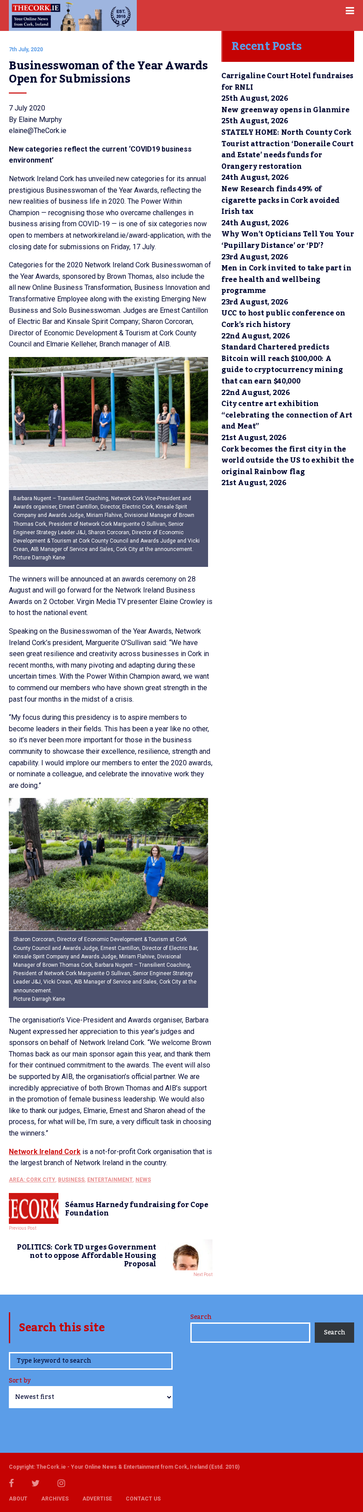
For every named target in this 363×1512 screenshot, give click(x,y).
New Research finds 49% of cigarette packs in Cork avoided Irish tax (280, 200)
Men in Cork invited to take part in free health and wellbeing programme (286, 279)
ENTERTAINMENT (110, 1180)
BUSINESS (71, 1180)
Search (200, 1317)
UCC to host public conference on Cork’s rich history (283, 319)
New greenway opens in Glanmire (285, 110)
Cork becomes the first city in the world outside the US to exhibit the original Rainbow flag (287, 460)
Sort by (20, 1381)
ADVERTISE (97, 1499)
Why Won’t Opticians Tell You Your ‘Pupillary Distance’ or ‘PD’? (287, 240)
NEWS (143, 1180)
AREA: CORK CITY (32, 1180)
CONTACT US (143, 1499)
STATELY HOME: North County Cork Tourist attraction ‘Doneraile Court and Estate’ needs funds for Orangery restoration (287, 149)
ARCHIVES (55, 1499)
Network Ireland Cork (45, 1151)
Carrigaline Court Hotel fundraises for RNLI (287, 82)
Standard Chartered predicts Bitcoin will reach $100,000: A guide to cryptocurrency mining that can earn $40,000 (282, 364)
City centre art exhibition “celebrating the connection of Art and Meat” (286, 415)
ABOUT (18, 1499)
